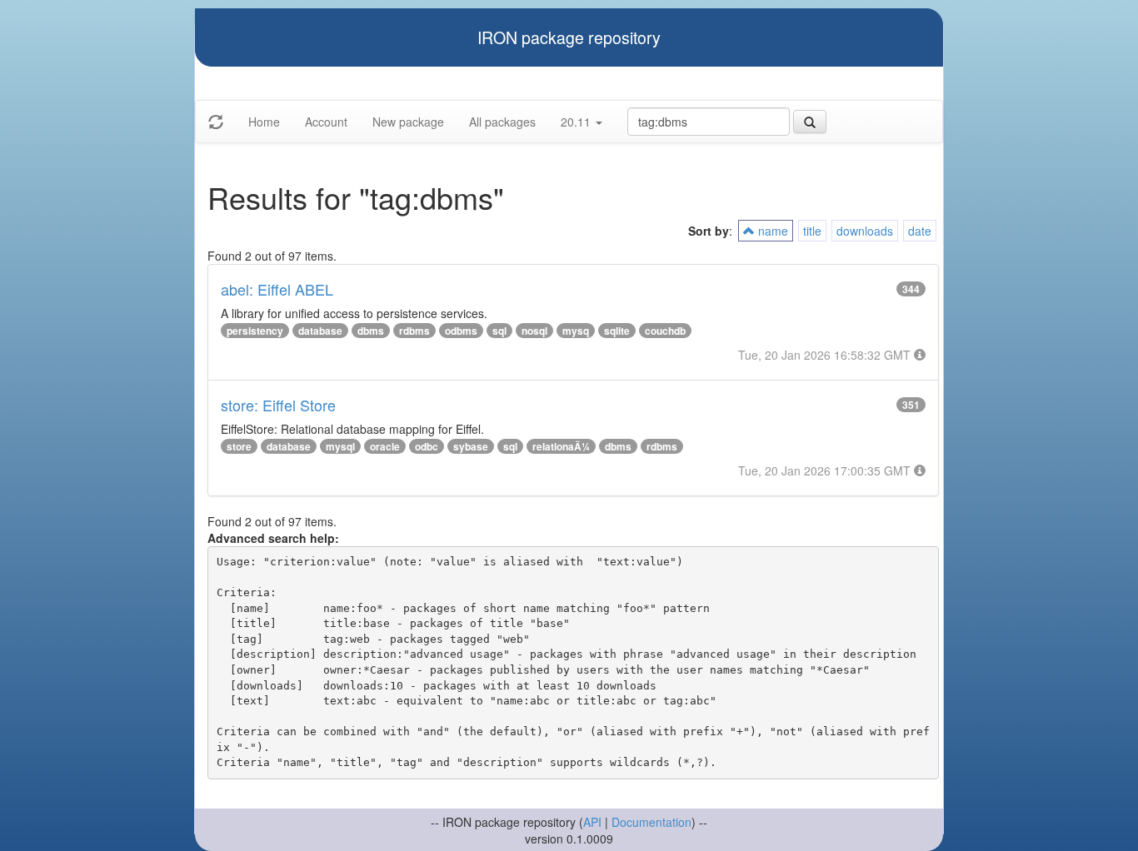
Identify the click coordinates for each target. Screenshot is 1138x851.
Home (264, 121)
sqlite (617, 330)
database (320, 330)
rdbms (414, 330)
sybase (470, 446)
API (592, 822)
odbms (461, 330)
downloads (864, 230)
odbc (426, 446)
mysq (575, 330)
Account (326, 121)
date (919, 230)
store (239, 446)
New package (408, 121)
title (812, 230)
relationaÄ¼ (561, 446)
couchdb (665, 330)
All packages (502, 121)
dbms (370, 330)
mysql (340, 446)
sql (499, 330)
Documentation (651, 822)
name (771, 230)
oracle (385, 446)
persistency (255, 330)
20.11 (577, 121)
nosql (534, 330)
